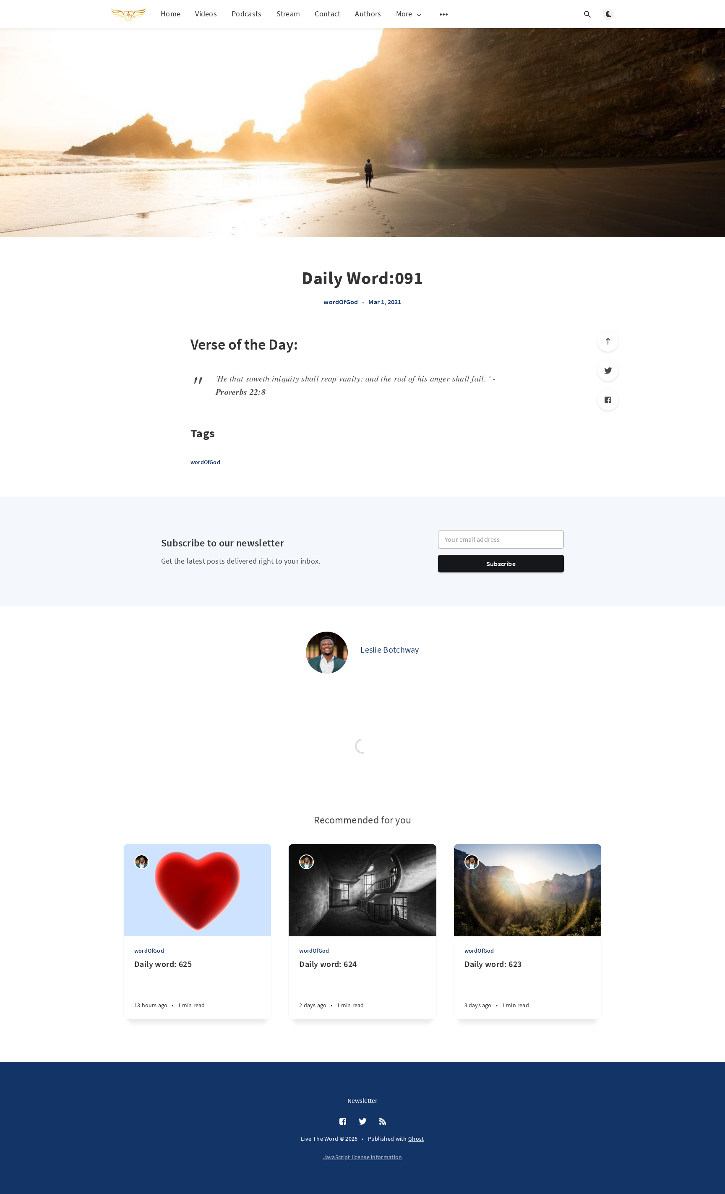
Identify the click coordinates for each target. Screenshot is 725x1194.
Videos (206, 13)
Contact (327, 13)
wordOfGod (340, 302)
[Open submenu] (444, 14)
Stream (288, 13)
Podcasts (246, 13)
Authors (368, 13)
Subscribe (501, 563)
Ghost (416, 1138)
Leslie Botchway (389, 649)
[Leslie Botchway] (327, 653)
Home (170, 13)
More (404, 14)
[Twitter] (607, 370)
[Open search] (587, 14)
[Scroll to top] (607, 341)
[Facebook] (607, 399)
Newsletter (362, 1100)
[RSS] (382, 1122)
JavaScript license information (362, 1157)
